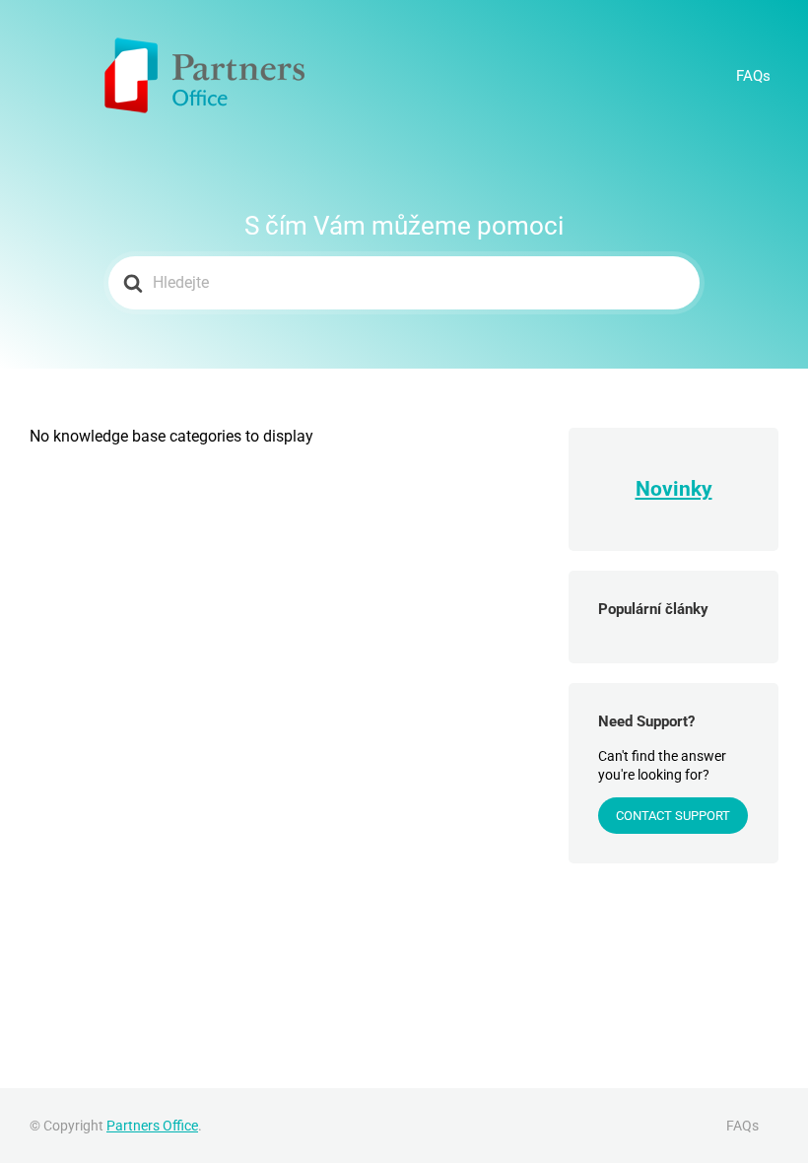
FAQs (753, 76)
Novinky (674, 489)
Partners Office (152, 1125)
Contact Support (673, 815)
